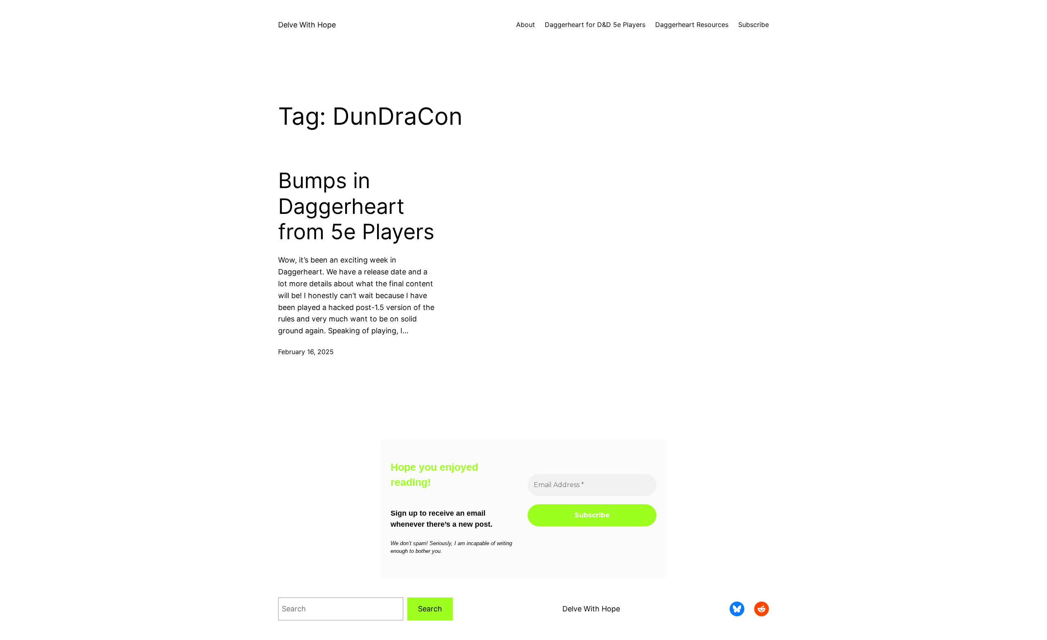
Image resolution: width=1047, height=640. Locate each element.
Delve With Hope (307, 24)
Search (430, 608)
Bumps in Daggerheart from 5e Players (356, 206)
